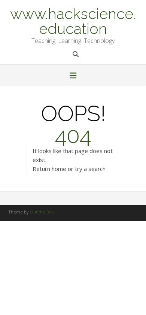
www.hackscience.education (73, 20)
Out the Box (42, 212)
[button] (73, 76)
